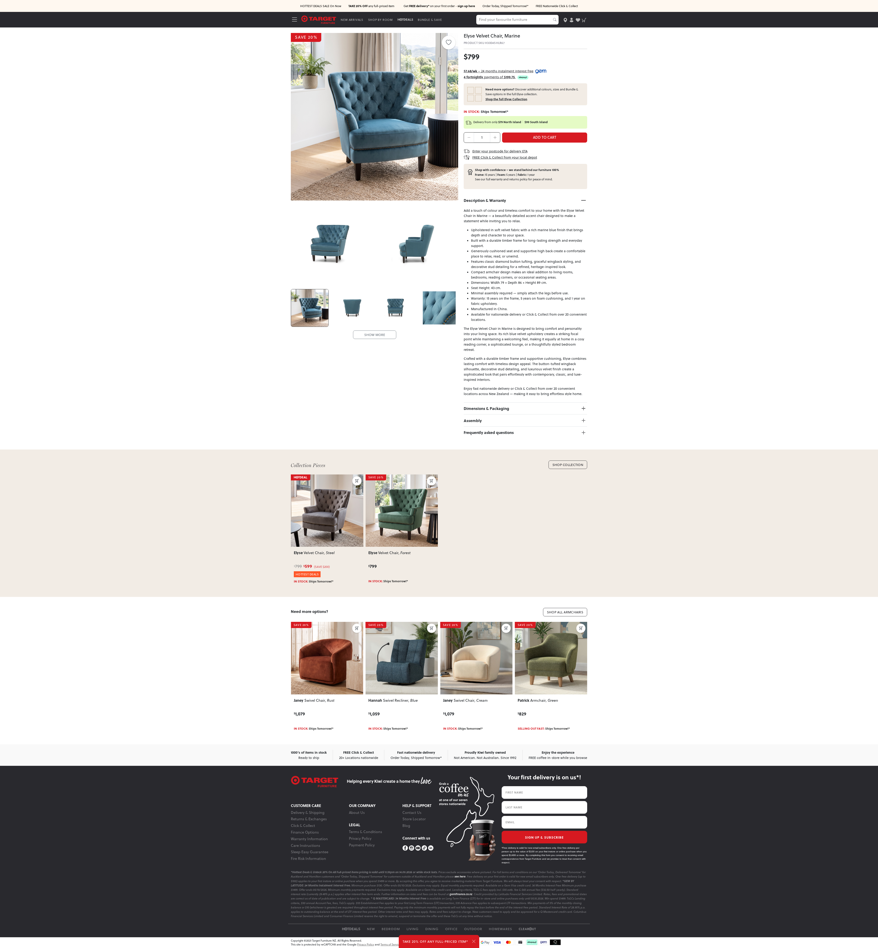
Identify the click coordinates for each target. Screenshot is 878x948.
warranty (497, 179)
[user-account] (571, 19)
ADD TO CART (544, 137)
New (371, 928)
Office (451, 928)
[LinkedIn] (431, 848)
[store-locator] (565, 19)
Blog (406, 825)
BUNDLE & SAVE (430, 20)
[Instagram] (411, 848)
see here (460, 876)
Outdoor (473, 928)
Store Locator (414, 818)
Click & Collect (303, 825)
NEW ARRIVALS (352, 20)
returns (514, 179)
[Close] (473, 941)
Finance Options (305, 832)
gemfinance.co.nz (461, 894)
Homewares (500, 928)
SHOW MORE (374, 334)
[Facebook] (405, 848)
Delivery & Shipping (307, 812)
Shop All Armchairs (565, 612)
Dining (432, 928)
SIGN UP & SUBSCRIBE (544, 837)
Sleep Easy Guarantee (309, 851)
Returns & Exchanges (309, 818)
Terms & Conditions (365, 831)
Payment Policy (362, 845)
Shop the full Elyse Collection (506, 99)
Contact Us (411, 812)
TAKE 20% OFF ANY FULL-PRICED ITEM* (435, 941)
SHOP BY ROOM (380, 20)
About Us (357, 812)
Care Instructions (305, 845)
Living (413, 928)
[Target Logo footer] (319, 782)
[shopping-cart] (584, 19)
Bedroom (391, 928)
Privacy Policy (360, 838)
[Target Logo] (318, 19)
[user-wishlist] (578, 19)
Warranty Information (309, 838)
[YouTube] (418, 848)
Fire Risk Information (308, 858)
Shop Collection (567, 464)
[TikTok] (424, 848)
